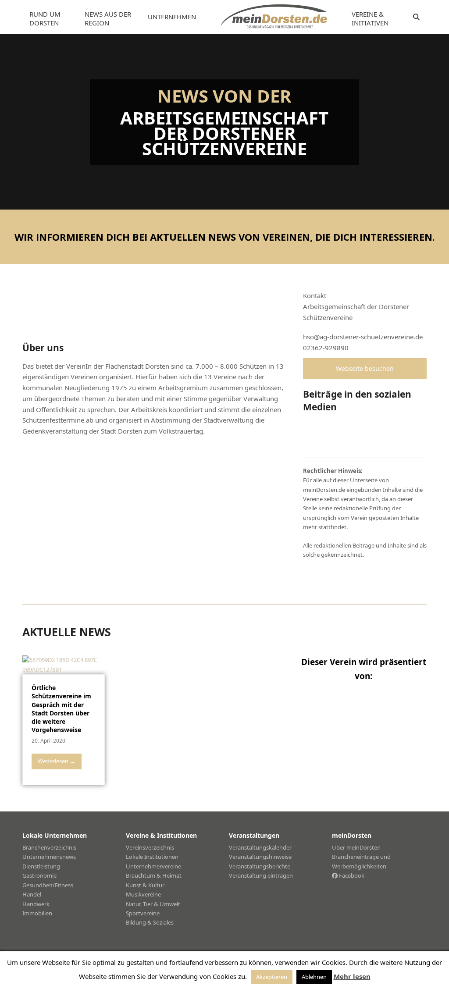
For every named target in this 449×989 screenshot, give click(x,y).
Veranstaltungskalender (260, 847)
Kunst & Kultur (145, 885)
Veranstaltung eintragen (261, 875)
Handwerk (36, 904)
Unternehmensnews (49, 857)
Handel (31, 894)
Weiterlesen (56, 761)
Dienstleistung (41, 866)
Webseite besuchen (365, 368)
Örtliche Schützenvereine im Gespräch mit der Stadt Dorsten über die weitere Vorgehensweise (61, 708)
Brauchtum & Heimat (154, 875)
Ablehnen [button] (314, 977)
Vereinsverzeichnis (150, 847)
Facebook (351, 875)
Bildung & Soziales (150, 922)
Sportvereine (143, 913)
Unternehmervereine (153, 866)
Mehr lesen (352, 976)
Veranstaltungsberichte (259, 866)
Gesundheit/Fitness (47, 885)
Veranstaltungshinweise (260, 857)
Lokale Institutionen (152, 857)
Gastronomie (39, 875)
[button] (416, 17)
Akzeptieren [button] (271, 977)
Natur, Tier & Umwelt (153, 904)
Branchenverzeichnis (49, 847)
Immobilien (37, 913)
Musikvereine (143, 894)
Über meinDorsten (356, 847)
